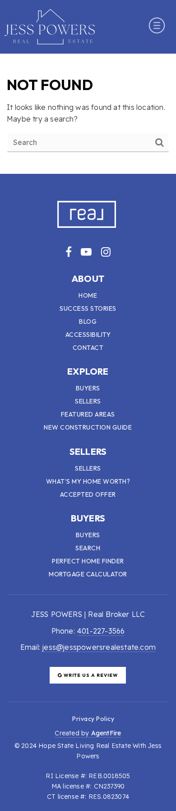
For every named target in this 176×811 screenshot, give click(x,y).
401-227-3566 (101, 630)
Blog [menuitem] (88, 321)
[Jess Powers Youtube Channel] (86, 251)
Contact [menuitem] (88, 348)
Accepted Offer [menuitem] (88, 494)
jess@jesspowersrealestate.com (99, 647)
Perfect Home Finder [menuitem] (88, 561)
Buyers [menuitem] (88, 388)
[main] (88, 114)
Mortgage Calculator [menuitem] (88, 574)
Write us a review (90, 675)
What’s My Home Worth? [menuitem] (88, 481)
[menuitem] (61, 718)
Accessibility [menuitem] (88, 335)
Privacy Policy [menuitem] (93, 719)
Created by (88, 733)
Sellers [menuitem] (88, 401)
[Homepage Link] (50, 25)
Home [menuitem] (88, 295)
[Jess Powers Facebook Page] (68, 251)
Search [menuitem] (87, 548)
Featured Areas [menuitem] (88, 414)
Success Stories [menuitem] (88, 308)
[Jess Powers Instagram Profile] (106, 251)
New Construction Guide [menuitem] (88, 427)
